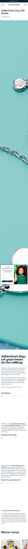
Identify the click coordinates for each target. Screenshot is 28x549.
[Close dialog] (26, 265)
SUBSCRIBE (7, 281)
